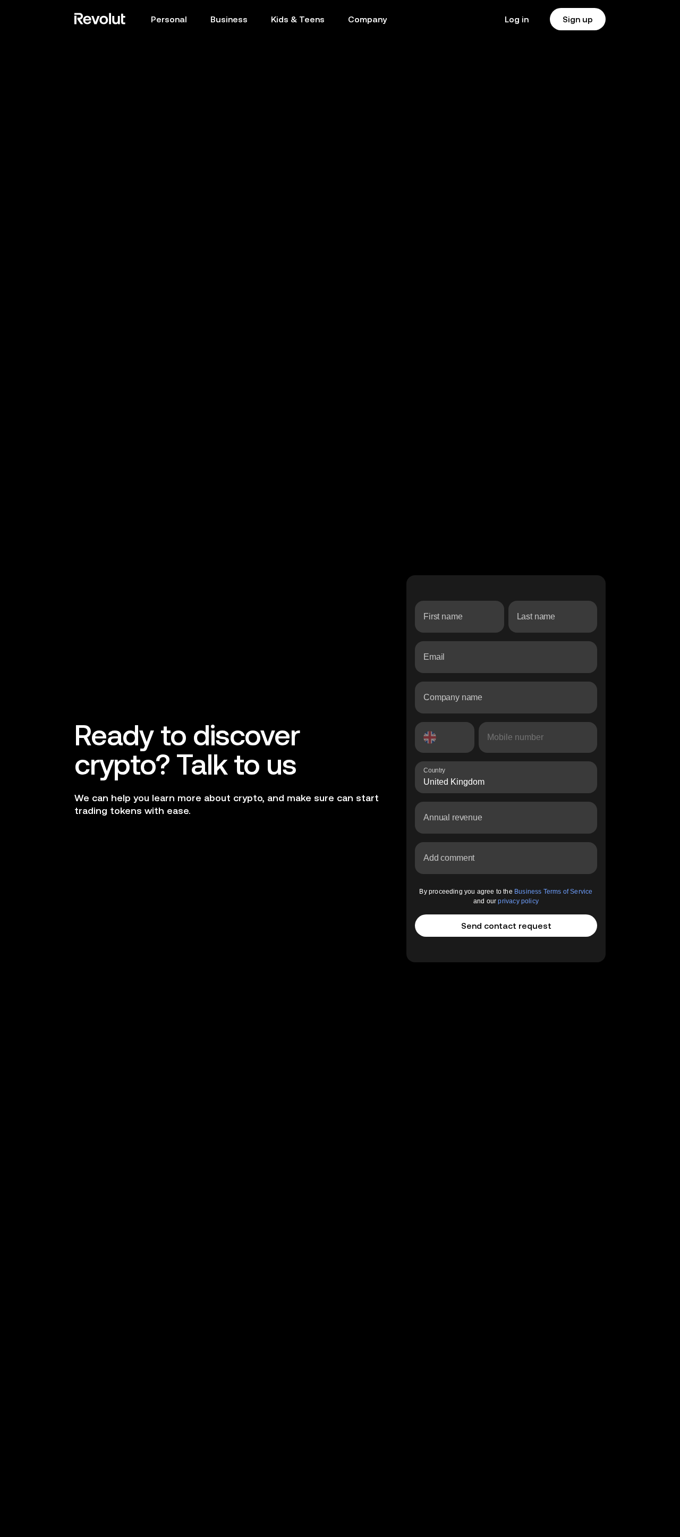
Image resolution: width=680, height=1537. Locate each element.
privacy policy (532, 901)
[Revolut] (99, 19)
